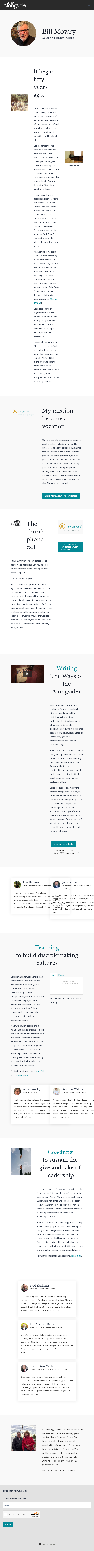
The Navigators (20, 1075)
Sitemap (45, 1544)
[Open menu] (89, 5)
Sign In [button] (52, 1544)
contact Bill (39, 1071)
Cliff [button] (53, 975)
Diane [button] (61, 975)
